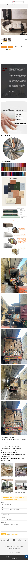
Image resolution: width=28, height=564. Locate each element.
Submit (3, 534)
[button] (26, 39)
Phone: (3, 507)
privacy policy (15, 534)
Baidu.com (17, 552)
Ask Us (10, 49)
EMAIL (11, 47)
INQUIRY (4, 47)
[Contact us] (26, 556)
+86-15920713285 (16, 548)
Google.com (11, 552)
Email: (3, 512)
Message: (4, 522)
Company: (4, 517)
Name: (3, 502)
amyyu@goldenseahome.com (16, 546)
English (15, 1)
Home (2, 5)
